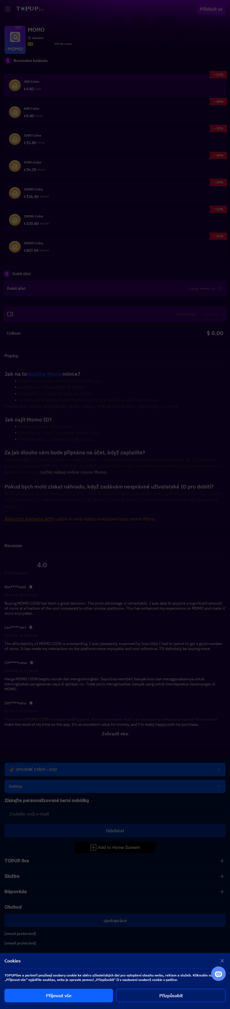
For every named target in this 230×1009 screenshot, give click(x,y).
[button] (115, 504)
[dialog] (115, 981)
